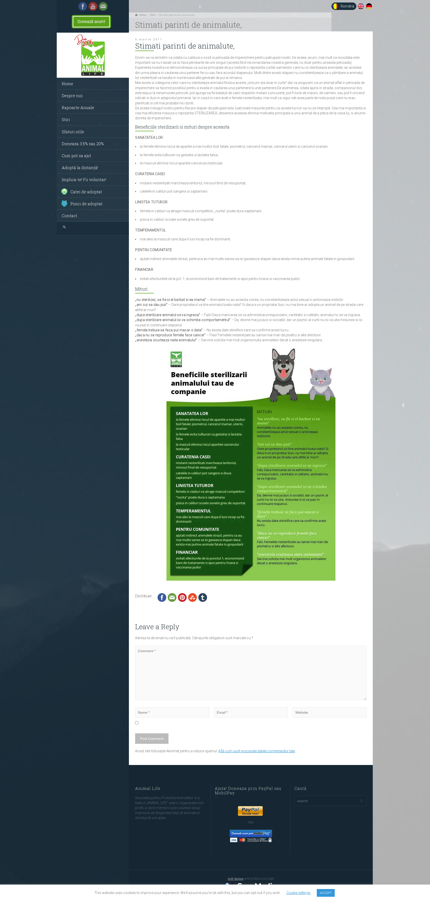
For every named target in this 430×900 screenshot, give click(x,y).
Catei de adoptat (86, 191)
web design (235, 878)
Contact (69, 215)
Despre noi (72, 95)
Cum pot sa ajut (76, 155)
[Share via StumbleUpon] (192, 597)
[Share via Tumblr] (202, 597)
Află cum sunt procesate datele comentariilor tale (256, 751)
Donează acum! (89, 21)
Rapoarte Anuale (78, 107)
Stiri (66, 119)
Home (67, 83)
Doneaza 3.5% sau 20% (83, 143)
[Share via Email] (172, 597)
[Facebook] (82, 6)
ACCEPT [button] (326, 893)
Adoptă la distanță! (80, 167)
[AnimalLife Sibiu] (93, 55)
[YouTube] (93, 6)
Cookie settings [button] (298, 893)
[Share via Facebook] (162, 597)
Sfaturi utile (73, 131)
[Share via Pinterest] (182, 597)
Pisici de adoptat (86, 203)
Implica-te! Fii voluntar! (84, 179)
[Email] (103, 6)
